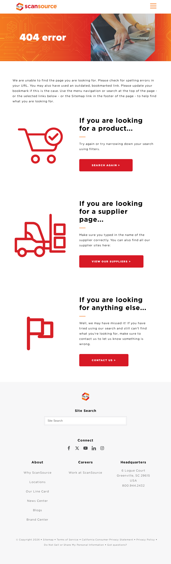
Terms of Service (68, 539)
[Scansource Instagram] (102, 448)
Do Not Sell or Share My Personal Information (74, 544)
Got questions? (117, 544)
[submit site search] (122, 421)
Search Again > (106, 165)
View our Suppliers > (111, 261)
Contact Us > (104, 360)
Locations (37, 482)
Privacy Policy (145, 539)
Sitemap (48, 539)
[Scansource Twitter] (77, 448)
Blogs (37, 510)
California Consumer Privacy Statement (107, 539)
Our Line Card (37, 491)
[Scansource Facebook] (69, 448)
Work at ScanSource (85, 472)
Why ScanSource (38, 472)
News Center (37, 500)
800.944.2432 (133, 485)
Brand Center (37, 519)
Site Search (85, 411)
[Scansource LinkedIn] (94, 448)
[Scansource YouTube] (85, 448)
